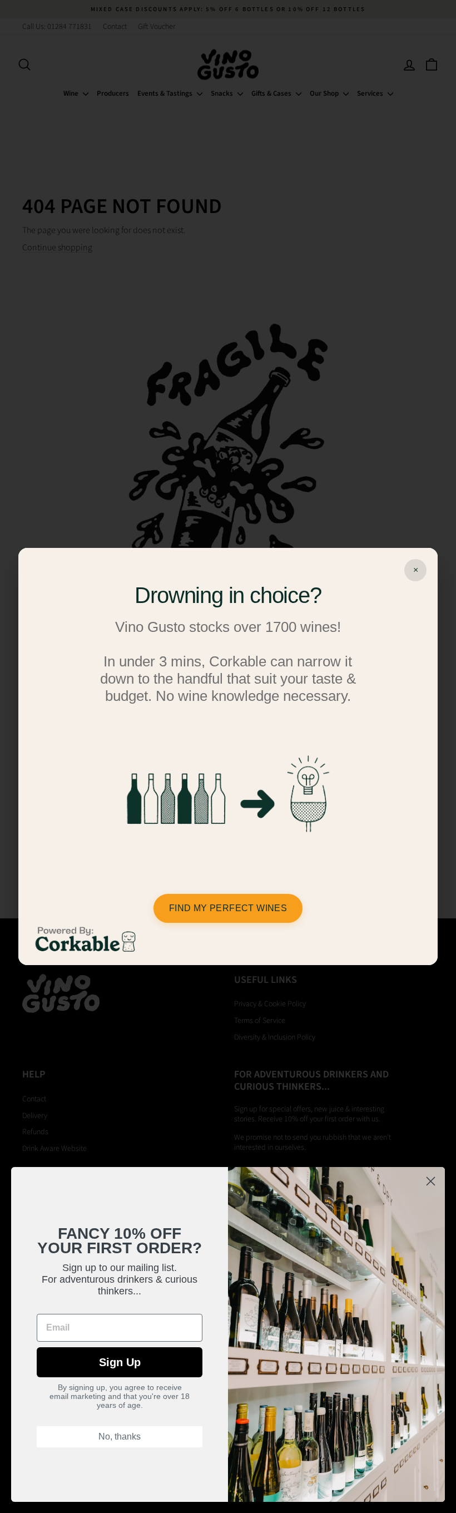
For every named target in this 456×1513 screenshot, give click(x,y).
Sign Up (120, 1362)
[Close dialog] (430, 1181)
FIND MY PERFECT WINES (228, 908)
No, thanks (119, 1436)
